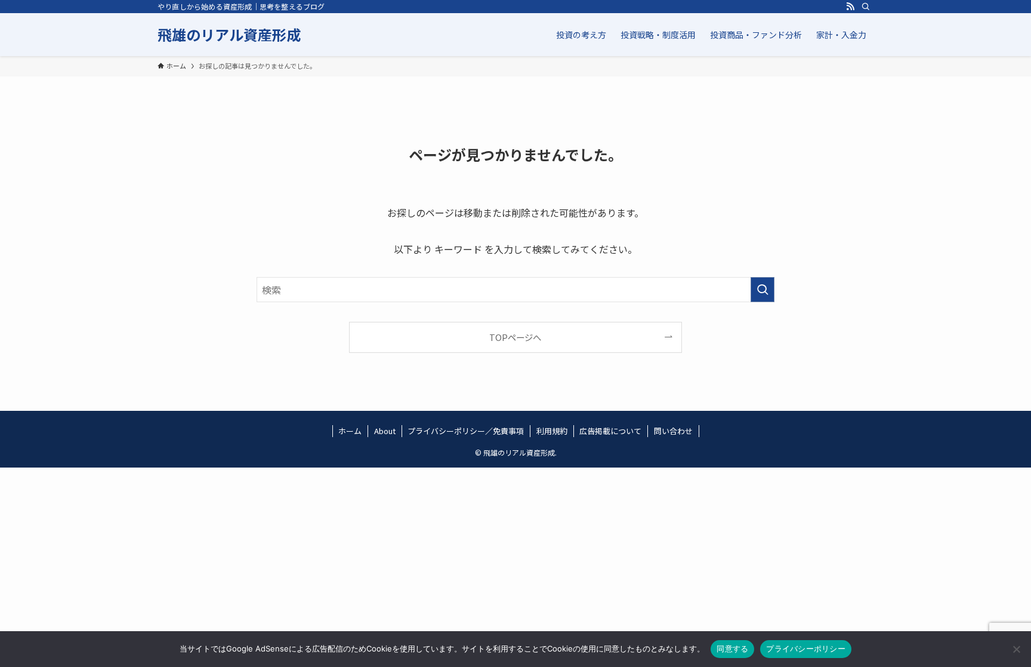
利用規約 (551, 431)
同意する (732, 648)
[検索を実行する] (762, 289)
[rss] (850, 6)
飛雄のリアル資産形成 (229, 34)
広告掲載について (610, 431)
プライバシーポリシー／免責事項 (466, 431)
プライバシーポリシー (805, 648)
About (385, 431)
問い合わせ (673, 431)
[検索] (865, 6)
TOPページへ (515, 337)
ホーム (350, 431)
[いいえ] (1016, 649)
